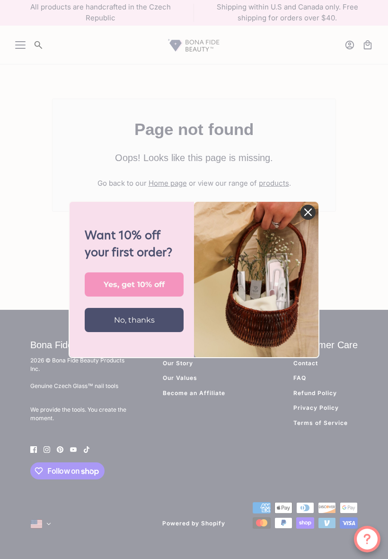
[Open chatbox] (367, 539)
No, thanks (134, 320)
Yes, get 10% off (134, 284)
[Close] (308, 212)
